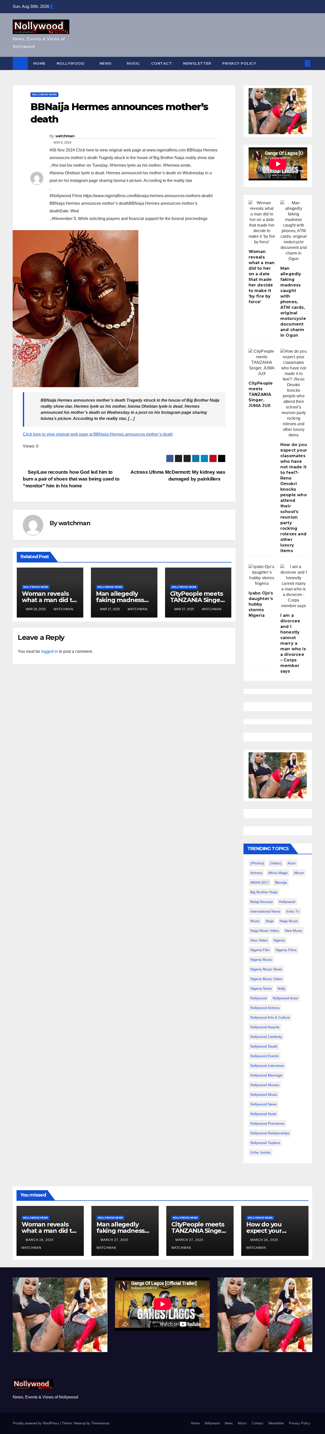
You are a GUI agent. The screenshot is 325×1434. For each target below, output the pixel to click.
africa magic (278, 873)
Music (133, 63)
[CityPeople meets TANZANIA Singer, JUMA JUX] (262, 363)
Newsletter (197, 63)
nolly (281, 988)
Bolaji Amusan (261, 902)
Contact (161, 63)
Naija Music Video (264, 931)
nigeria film (260, 950)
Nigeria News (261, 988)
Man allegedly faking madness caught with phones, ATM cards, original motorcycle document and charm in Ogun (293, 302)
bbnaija (281, 882)
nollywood (258, 998)
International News (265, 911)
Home (39, 63)
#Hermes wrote (176, 165)
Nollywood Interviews (267, 1066)
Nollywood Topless (265, 1143)
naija (270, 921)
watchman (64, 136)
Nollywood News (44, 94)
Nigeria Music (261, 960)
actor (291, 863)
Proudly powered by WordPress (36, 1423)
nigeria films (286, 950)
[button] (299, 63)
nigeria (279, 940)
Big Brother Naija (264, 892)
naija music (289, 921)
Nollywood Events (264, 1056)
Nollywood (71, 63)
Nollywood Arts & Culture (270, 1017)
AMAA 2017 (259, 882)
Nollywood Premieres (267, 1123)
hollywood (287, 902)
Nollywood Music (263, 1094)
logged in (49, 651)
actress (256, 873)
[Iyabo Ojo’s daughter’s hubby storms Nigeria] (262, 575)
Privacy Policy (239, 63)
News (106, 63)
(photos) (257, 863)
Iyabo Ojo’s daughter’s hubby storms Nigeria (261, 604)
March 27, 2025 (115, 1240)
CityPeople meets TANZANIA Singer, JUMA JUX (197, 600)
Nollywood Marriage (266, 1075)
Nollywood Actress (265, 1008)
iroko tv (292, 911)
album (299, 873)
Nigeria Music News (266, 969)
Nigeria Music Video (266, 979)
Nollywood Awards (265, 1027)
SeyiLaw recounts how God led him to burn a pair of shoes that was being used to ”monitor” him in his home (71, 478)
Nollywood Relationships (269, 1133)
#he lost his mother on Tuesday (80, 165)
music (255, 921)
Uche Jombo (260, 1152)
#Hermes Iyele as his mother (135, 165)
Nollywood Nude (263, 1114)
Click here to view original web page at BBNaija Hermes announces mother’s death (98, 434)
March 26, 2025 (264, 1240)
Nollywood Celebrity (266, 1037)
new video (259, 940)
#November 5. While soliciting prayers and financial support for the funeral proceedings (129, 218)
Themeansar (100, 1423)
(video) (276, 863)
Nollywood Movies (264, 1085)
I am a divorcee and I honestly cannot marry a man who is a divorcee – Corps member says (293, 643)
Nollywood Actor (285, 998)
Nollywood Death (264, 1046)
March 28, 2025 (40, 1240)
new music (293, 931)
